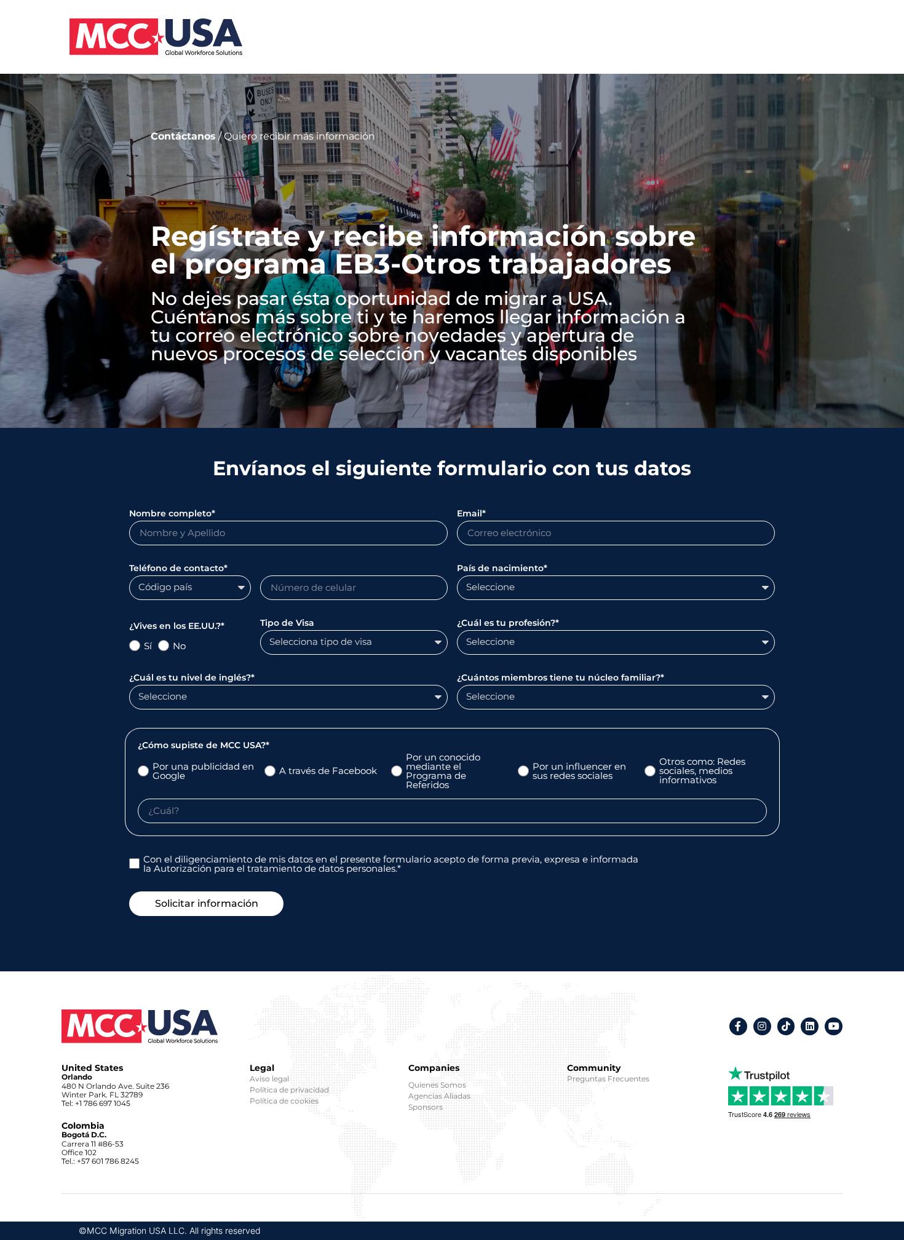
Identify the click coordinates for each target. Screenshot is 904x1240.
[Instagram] (762, 1026)
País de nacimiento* (502, 569)
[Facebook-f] (738, 1026)
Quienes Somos (437, 1084)
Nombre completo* (172, 514)
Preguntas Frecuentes (608, 1078)
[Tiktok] (786, 1026)
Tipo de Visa (287, 623)
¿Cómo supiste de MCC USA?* (203, 746)
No (179, 645)
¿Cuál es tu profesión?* (508, 623)
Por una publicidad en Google (203, 771)
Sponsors (425, 1107)
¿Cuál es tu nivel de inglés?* (192, 678)
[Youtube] (834, 1026)
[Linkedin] (810, 1026)
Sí (148, 645)
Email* (471, 514)
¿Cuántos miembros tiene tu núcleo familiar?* (560, 678)
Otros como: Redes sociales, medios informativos (702, 770)
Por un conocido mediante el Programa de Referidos (443, 770)
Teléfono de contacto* (178, 569)
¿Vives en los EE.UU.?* (176, 626)
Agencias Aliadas (439, 1095)
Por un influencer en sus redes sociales (579, 771)
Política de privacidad (289, 1089)
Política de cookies (284, 1100)
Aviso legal (269, 1078)
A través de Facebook (328, 770)
